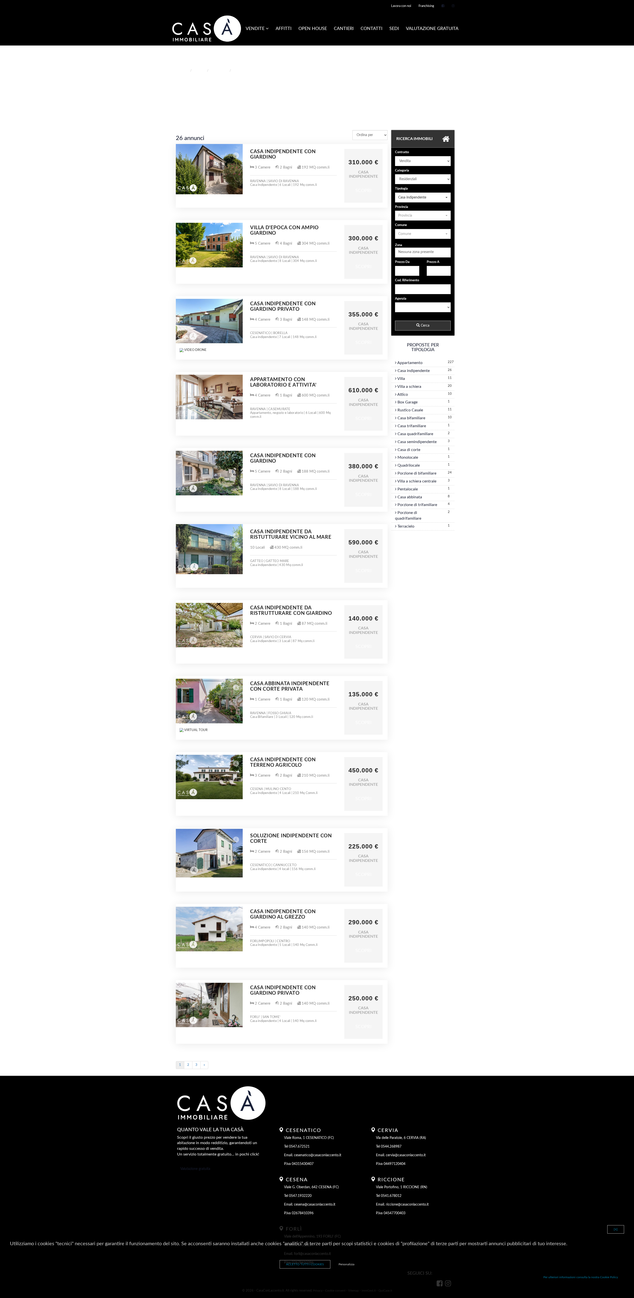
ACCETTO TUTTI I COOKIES (305, 1264)
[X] (616, 1229)
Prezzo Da (402, 262)
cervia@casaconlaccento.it (406, 1155)
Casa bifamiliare (410, 418)
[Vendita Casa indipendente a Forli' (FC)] (209, 1005)
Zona (398, 245)
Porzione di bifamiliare (416, 473)
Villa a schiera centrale (416, 481)
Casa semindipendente (416, 442)
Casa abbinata (409, 497)
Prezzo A (433, 262)
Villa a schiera (408, 387)
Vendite (256, 29)
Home (184, 70)
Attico (402, 394)
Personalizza (346, 1264)
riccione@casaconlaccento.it (407, 1204)
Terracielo (405, 526)
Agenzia (400, 298)
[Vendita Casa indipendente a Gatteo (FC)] (209, 549)
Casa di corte (408, 450)
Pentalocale (407, 489)
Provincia (401, 207)
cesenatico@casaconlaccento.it (317, 1155)
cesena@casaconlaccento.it (314, 1204)
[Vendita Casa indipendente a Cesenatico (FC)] (209, 321)
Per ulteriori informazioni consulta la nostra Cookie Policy (580, 1277)
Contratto (402, 152)
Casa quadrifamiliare (414, 434)
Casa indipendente (413, 371)
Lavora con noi (401, 6)
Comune (401, 225)
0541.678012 (391, 1196)
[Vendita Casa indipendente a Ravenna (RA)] (209, 169)
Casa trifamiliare (411, 426)
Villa (400, 379)
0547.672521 (299, 1146)
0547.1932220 (300, 1196)
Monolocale (407, 457)
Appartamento (409, 363)
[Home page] (206, 29)
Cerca (424, 325)
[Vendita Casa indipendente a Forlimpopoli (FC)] (209, 929)
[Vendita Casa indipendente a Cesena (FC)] (209, 777)
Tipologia (401, 188)
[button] (423, 197)
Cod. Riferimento (407, 280)
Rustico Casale (409, 410)
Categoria (402, 170)
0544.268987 (391, 1146)
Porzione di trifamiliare (416, 505)
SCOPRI (363, 191)
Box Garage (407, 402)
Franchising (426, 6)
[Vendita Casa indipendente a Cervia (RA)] (209, 625)
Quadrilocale (408, 465)
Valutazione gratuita (195, 1169)
